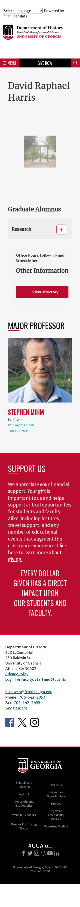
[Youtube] (50, 853)
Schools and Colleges (24, 784)
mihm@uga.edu (21, 425)
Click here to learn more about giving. (37, 552)
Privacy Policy (16, 674)
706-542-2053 (32, 697)
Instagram (34, 722)
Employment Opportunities (56, 794)
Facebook (9, 722)
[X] (30, 853)
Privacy (56, 803)
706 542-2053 (18, 431)
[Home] (40, 36)
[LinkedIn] (56, 853)
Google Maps (16, 708)
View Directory (45, 292)
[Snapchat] (43, 853)
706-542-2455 (27, 702)
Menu (12, 63)
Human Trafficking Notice (24, 826)
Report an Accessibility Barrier (56, 815)
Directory (56, 784)
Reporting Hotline (56, 826)
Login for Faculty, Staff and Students (35, 679)
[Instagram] (36, 853)
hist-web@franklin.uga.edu (28, 692)
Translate (20, 16)
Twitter (22, 722)
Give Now (45, 63)
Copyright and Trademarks (24, 803)
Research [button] (22, 229)
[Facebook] (23, 853)
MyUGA (24, 794)
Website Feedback (24, 815)
